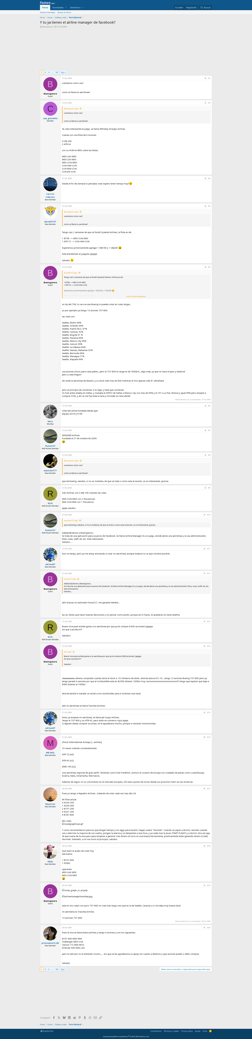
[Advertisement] (126, 49)
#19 (208, 885)
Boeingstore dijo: (71, 108)
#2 (209, 103)
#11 (208, 548)
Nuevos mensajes (47, 12)
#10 (208, 515)
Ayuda (197, 1031)
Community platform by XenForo (126, 1036)
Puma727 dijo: (70, 579)
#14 (208, 646)
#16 (208, 737)
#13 (208, 621)
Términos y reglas (171, 1031)
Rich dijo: (68, 652)
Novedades (58, 7)
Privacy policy (187, 1031)
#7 (209, 430)
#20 (208, 927)
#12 (208, 573)
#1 (209, 78)
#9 (209, 488)
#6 (209, 406)
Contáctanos (156, 1031)
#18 (208, 846)
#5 (209, 267)
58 (57, 72)
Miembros (75, 7)
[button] (66, 7)
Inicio (205, 1031)
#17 (208, 788)
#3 (209, 178)
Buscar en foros (64, 12)
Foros (45, 7)
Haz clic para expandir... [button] (136, 296)
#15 (208, 712)
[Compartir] (205, 78)
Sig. (62, 72)
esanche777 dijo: (71, 520)
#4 (209, 206)
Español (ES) (47, 1031)
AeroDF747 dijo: (70, 272)
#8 (209, 455)
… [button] (52, 72)
